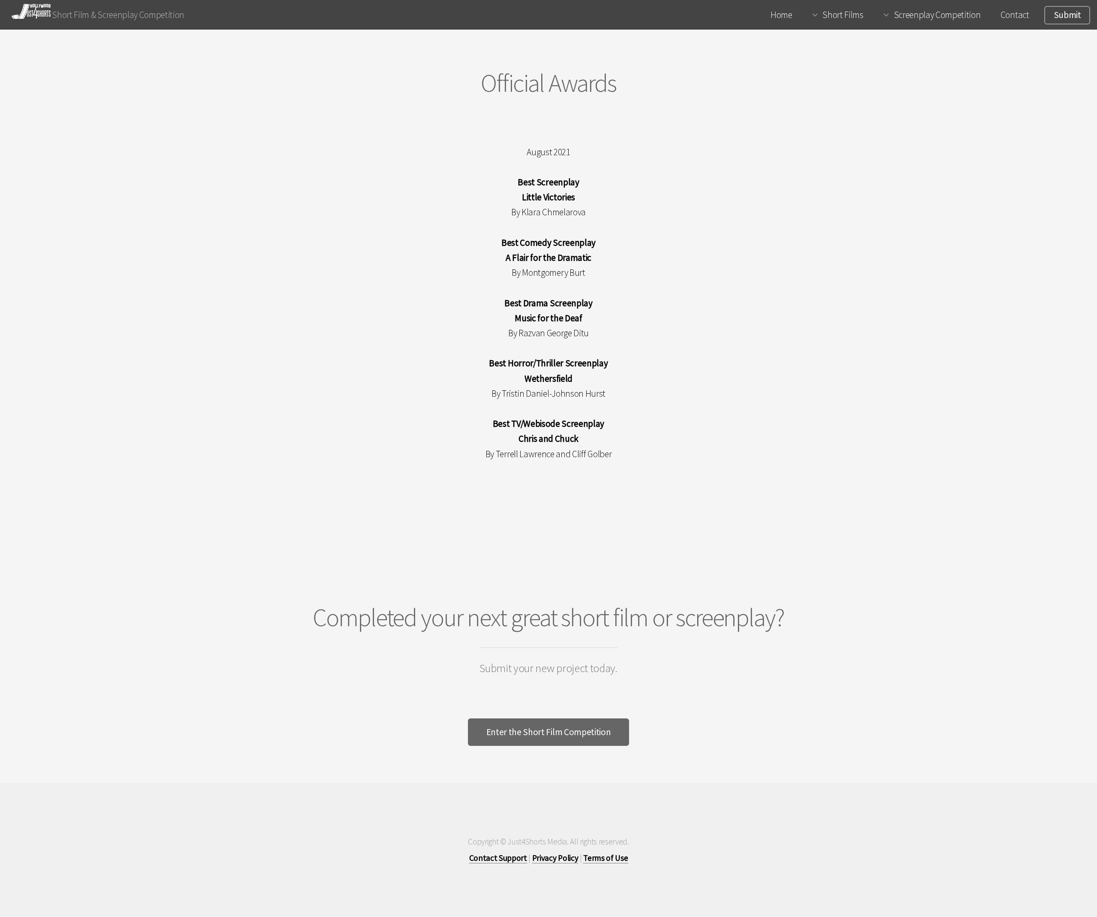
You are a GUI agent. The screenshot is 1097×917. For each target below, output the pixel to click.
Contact (1015, 15)
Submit (1067, 15)
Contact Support (498, 858)
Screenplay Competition (937, 15)
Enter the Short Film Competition (548, 732)
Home (781, 15)
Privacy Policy (555, 858)
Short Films (842, 15)
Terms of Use (605, 858)
